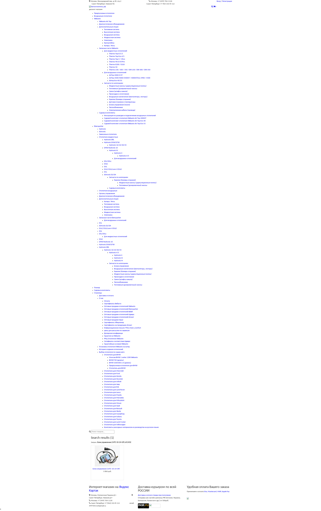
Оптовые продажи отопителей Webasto (119, 306)
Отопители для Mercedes (114, 398)
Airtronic (102, 132)
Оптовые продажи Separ (113, 320)
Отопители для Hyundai (113, 379)
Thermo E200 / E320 (117, 65)
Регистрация (227, 1)
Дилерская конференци (113, 333)
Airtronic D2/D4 (110, 175)
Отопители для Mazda (113, 395)
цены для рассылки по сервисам (117, 331)
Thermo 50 (113, 67)
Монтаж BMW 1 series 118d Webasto (123, 357)
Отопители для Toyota (113, 419)
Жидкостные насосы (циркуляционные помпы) (127, 86)
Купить (107, 476)
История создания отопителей (111, 349)
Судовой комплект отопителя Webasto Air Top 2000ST (125, 118)
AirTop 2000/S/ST (116, 75)
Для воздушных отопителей (115, 73)
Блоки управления (121, 266)
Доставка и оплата (106, 296)
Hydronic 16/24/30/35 (118, 145)
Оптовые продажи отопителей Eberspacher (121, 309)
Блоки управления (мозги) (119, 105)
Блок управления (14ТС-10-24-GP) (106, 469)
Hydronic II (118, 153)
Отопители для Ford (112, 374)
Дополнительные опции (108, 27)
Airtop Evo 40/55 (115, 81)
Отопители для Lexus (112, 392)
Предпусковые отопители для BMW (123, 366)
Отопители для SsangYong (114, 414)
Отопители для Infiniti (112, 382)
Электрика (108, 40)
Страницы (98, 293)
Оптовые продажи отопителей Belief (118, 312)
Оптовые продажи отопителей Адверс (119, 314)
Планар (97, 288)
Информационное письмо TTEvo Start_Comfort (122, 328)
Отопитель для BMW (117, 368)
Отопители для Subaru (113, 417)
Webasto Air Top (105, 21)
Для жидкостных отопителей (115, 51)
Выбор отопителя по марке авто (112, 352)
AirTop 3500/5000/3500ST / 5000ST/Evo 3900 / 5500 (129, 78)
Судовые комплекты (107, 113)
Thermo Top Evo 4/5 (116, 56)
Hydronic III (118, 258)
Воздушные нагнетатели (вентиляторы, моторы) (128, 97)
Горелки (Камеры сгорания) (120, 99)
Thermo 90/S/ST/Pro (117, 62)
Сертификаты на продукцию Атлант (118, 325)
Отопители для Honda (112, 376)
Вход (219, 1)
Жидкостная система (112, 38)
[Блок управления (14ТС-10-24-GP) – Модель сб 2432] (107, 456)
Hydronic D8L (109, 140)
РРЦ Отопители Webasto (113, 339)
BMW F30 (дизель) (116, 360)
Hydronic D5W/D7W (111, 142)
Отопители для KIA (111, 387)
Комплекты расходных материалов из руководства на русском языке (131, 427)
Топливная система (111, 29)
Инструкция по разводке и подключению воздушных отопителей (130, 116)
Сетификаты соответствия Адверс (117, 341)
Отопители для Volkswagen (114, 425)
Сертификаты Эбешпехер (114, 323)
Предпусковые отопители (104, 13)
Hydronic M (113, 150)
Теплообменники (116, 107)
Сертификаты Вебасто (112, 304)
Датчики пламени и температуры (122, 102)
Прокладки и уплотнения (119, 94)
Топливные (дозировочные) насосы (123, 89)
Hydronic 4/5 (124, 156)
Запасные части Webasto (108, 48)
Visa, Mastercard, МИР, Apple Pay (216, 492)
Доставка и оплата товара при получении (154, 495)
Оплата (107, 301)
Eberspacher (98, 126)
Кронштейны (109, 43)
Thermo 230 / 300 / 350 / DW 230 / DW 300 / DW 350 (129, 70)
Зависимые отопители (108, 134)
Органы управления (107, 194)
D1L (105, 172)
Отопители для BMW (112, 355)
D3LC (106, 164)
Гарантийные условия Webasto (116, 344)
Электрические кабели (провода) (122, 110)
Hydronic (102, 129)
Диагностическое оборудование (111, 24)
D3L (105, 167)
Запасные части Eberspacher (110, 218)
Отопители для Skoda (112, 411)
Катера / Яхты (109, 46)
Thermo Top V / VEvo (117, 59)
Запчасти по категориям (113, 83)
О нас (101, 298)
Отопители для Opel (112, 406)
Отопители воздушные (108, 191)
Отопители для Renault (113, 409)
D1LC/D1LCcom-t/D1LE (113, 169)
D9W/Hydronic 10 (111, 148)
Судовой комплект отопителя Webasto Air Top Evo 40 (125, 121)
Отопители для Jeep (112, 384)
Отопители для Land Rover (114, 390)
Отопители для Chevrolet (114, 371)
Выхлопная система (112, 32)
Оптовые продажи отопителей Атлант (119, 317)
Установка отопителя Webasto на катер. (114, 347)
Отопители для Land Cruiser (115, 422)
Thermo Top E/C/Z (116, 54)
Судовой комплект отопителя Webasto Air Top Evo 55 (125, 124)
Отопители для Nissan (112, 403)
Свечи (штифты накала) (118, 91)
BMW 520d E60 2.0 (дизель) (120, 363)
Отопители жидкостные (108, 137)
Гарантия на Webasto (112, 336)
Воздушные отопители (103, 16)
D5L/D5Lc (107, 161)
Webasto (97, 19)
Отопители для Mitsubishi (114, 400)
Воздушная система (111, 35)
